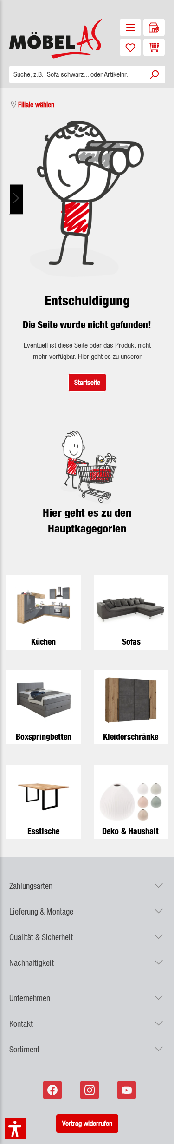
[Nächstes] (16, 199)
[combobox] (76, 74)
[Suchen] (154, 74)
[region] (87, 199)
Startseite (87, 382)
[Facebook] (53, 1090)
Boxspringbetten (43, 736)
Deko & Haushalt (130, 831)
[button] (87, 880)
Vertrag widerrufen (87, 1123)
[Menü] (130, 27)
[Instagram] (90, 1090)
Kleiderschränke (130, 736)
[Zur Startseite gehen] (43, 38)
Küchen (43, 641)
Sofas (131, 641)
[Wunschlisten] (130, 47)
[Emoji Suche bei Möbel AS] (87, 199)
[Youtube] (127, 1090)
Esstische (43, 831)
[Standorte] (154, 27)
